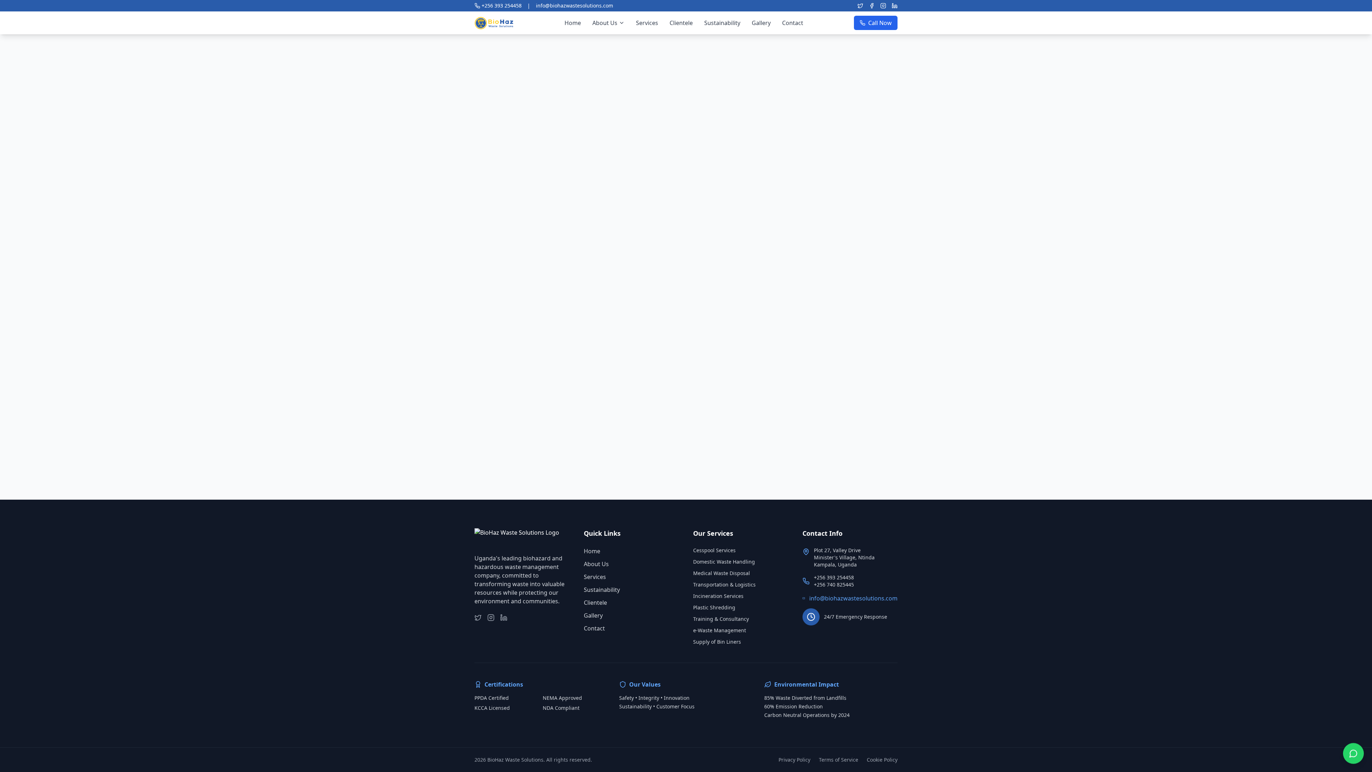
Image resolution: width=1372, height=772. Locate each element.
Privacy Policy (794, 759)
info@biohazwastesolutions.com (853, 598)
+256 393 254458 (834, 577)
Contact (594, 628)
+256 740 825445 (834, 584)
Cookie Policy (882, 759)
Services (595, 577)
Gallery (593, 615)
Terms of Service (838, 759)
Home (592, 551)
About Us (596, 564)
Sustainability (602, 590)
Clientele (595, 603)
